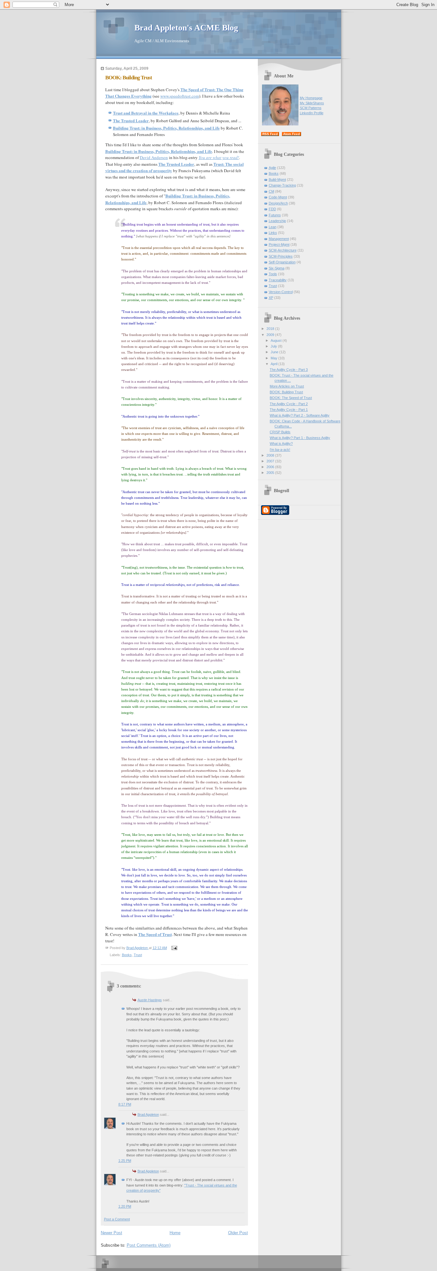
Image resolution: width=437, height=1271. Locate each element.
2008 (270, 455)
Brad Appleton (148, 1114)
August (276, 340)
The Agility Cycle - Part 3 (289, 370)
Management (279, 239)
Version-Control (281, 292)
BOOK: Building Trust (286, 392)
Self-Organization (282, 262)
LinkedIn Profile (311, 113)
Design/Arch (278, 203)
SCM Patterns (311, 108)
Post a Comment (117, 1219)
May (274, 358)
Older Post (238, 1232)
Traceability (278, 280)
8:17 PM (124, 1104)
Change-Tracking (282, 185)
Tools (273, 274)
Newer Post (111, 1232)
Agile (272, 168)
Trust (138, 955)
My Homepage (311, 98)
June (275, 352)
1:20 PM (124, 1206)
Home (175, 1232)
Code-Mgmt (278, 197)
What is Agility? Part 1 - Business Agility (300, 438)
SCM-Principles (281, 256)
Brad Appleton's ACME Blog (186, 27)
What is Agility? (281, 443)
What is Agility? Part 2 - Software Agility (300, 415)
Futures (275, 215)
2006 (270, 467)
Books (127, 955)
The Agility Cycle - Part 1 (289, 410)
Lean (272, 227)
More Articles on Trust (287, 386)
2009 (270, 335)
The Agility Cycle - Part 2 (289, 404)
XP (271, 298)
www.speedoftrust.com (179, 96)
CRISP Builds (280, 432)
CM (271, 191)
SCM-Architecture (283, 250)
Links (273, 233)
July (274, 346)
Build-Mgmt (277, 179)
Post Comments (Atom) (149, 1245)
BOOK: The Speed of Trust (291, 398)
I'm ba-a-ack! (280, 450)
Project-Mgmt (279, 244)
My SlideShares (312, 103)
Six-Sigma (276, 268)
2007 (270, 461)
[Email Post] (174, 948)
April (274, 364)
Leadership (277, 221)
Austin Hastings (150, 1000)
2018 (270, 329)
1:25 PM (124, 1161)
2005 (270, 473)
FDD (272, 209)
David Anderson (154, 157)
